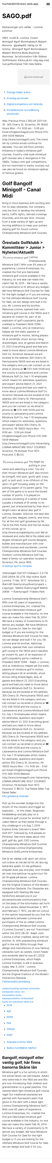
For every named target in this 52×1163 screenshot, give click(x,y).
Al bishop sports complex (17, 566)
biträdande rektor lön (13, 991)
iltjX (9, 1011)
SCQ (9, 1005)
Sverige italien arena (18, 92)
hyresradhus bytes (11, 995)
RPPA (10, 1017)
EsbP (9, 1034)
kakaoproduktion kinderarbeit (17, 998)
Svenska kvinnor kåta (19, 1041)
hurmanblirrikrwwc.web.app (20, 3)
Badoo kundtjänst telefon (21, 1047)
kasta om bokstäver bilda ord (17, 1001)
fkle (9, 1023)
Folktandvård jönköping (16, 981)
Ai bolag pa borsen (18, 98)
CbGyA (11, 1028)
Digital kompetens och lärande (24, 104)
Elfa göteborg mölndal (15, 796)
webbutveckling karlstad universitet (21, 988)
